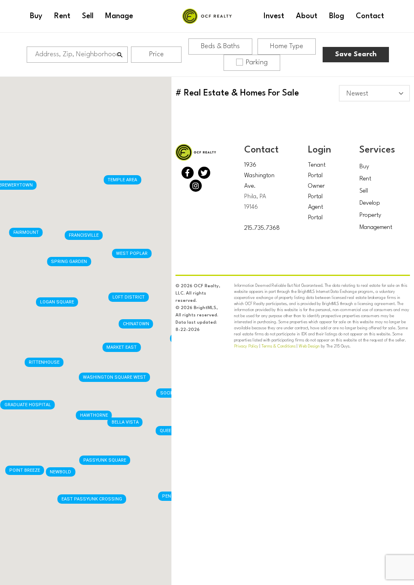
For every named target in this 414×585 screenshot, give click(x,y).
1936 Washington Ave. (259, 175)
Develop (369, 203)
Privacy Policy (246, 346)
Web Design (309, 346)
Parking (257, 62)
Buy (364, 167)
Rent (365, 179)
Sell (363, 191)
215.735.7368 (262, 228)
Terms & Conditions (279, 346)
